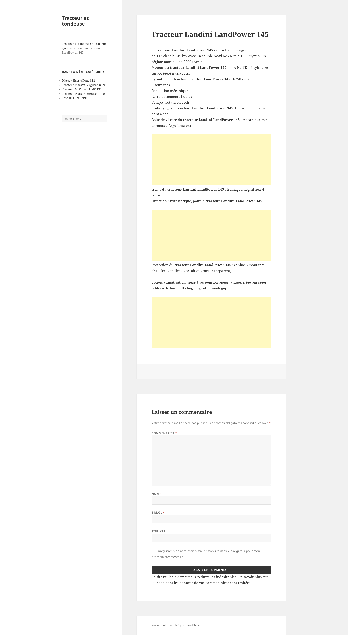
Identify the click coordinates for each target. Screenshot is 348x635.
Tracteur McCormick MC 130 (82, 89)
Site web (158, 531)
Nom (157, 494)
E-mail (158, 513)
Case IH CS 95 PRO (74, 98)
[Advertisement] (211, 159)
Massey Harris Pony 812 (78, 81)
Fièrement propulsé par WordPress (176, 625)
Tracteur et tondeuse (75, 21)
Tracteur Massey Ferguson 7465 (84, 94)
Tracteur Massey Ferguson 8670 (84, 85)
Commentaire (164, 433)
